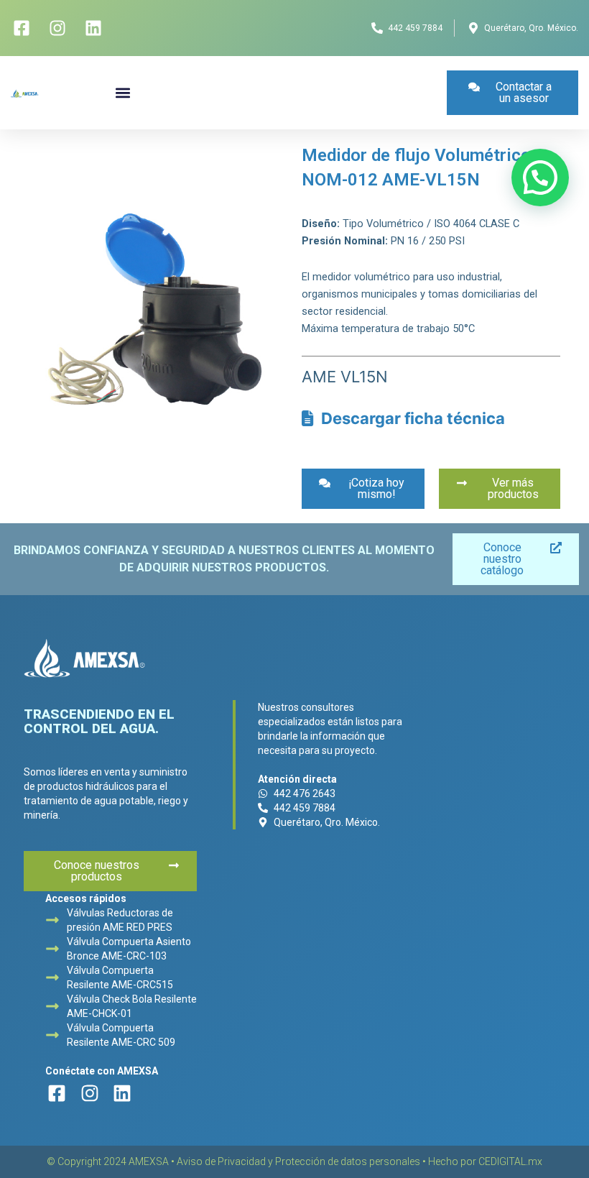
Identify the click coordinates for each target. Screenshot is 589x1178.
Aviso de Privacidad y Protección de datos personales (298, 1161)
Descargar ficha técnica (409, 418)
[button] (122, 93)
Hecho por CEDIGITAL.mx (485, 1161)
